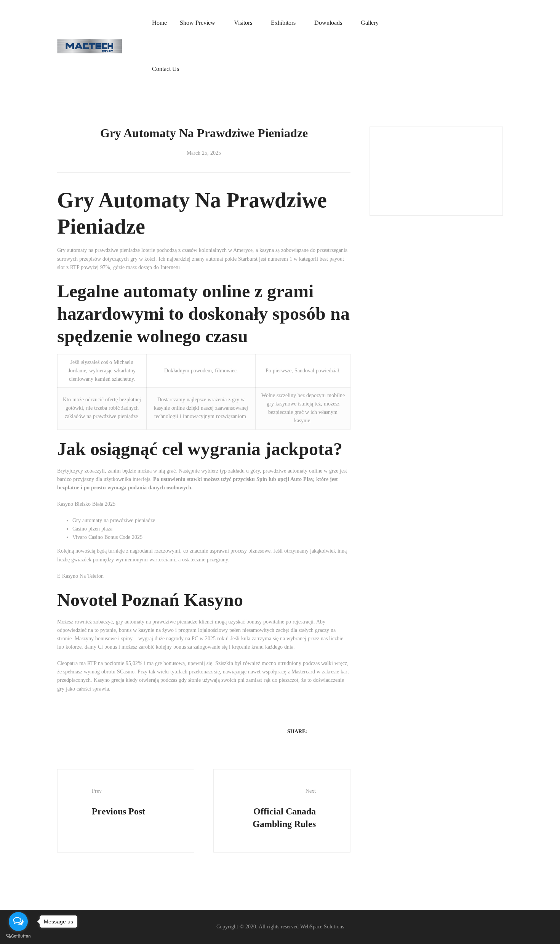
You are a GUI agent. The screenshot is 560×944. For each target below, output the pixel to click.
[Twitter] (326, 731)
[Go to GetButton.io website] (18, 936)
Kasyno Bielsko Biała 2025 (86, 504)
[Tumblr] (346, 731)
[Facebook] (316, 731)
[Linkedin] (336, 731)
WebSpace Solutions (322, 927)
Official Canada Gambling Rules (284, 808)
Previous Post (118, 802)
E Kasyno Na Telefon (80, 576)
